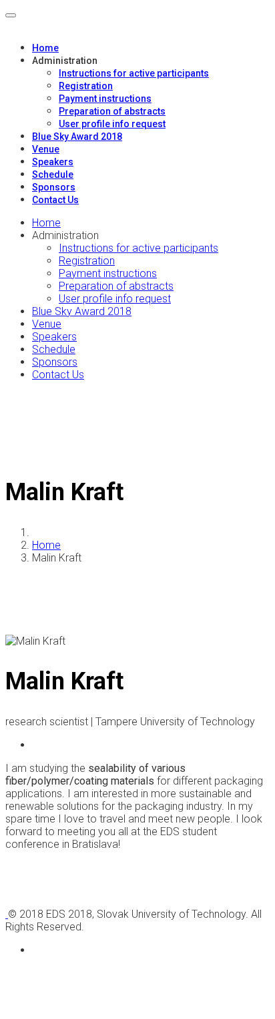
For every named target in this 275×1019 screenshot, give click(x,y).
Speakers (52, 162)
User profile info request (112, 124)
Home (45, 48)
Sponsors (53, 187)
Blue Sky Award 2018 (77, 136)
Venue (45, 149)
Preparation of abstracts (112, 111)
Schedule (52, 174)
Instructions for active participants (134, 73)
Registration (86, 86)
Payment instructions (105, 98)
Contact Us (55, 199)
